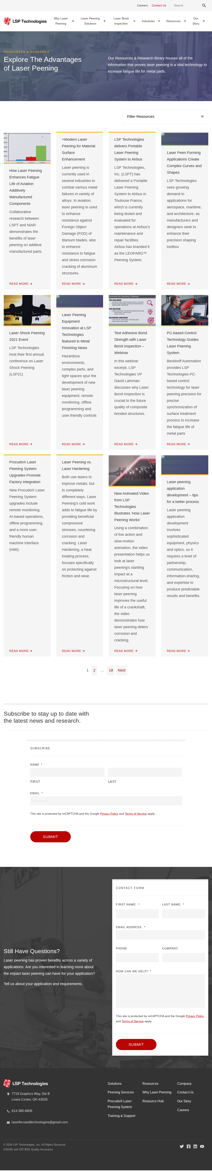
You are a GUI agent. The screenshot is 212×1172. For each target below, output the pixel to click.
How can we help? (133, 971)
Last (112, 781)
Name (36, 764)
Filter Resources (140, 116)
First (35, 781)
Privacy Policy (109, 813)
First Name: (128, 904)
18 (111, 670)
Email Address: (130, 927)
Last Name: (173, 904)
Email (36, 793)
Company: (170, 948)
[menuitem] (63, 21)
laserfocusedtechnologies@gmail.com (40, 1122)
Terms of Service (136, 813)
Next (121, 670)
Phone (121, 948)
